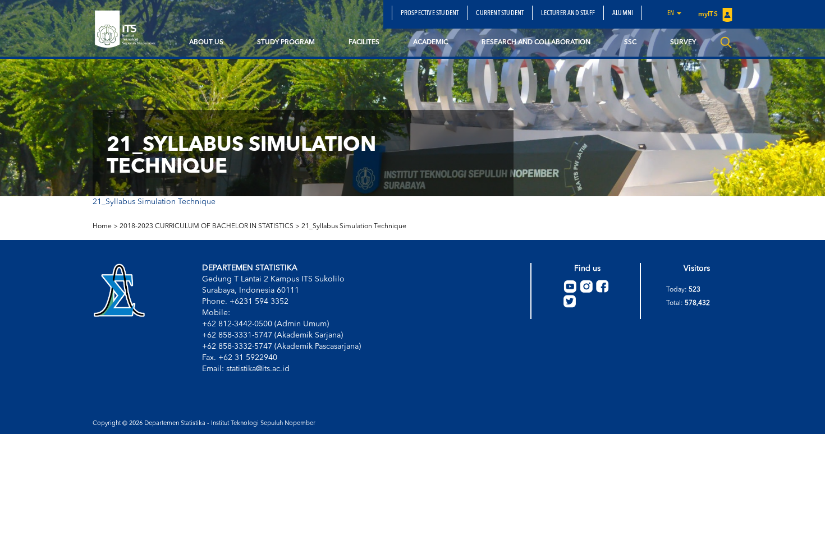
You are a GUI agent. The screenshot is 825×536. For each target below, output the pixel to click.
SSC (630, 42)
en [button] (671, 13)
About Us (206, 42)
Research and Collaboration (536, 42)
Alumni (622, 13)
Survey (683, 42)
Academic (430, 42)
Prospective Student (430, 13)
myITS (708, 14)
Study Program (286, 42)
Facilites (364, 42)
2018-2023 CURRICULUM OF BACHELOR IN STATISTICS (207, 226)
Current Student (500, 13)
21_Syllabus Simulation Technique (154, 202)
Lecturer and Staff (568, 13)
